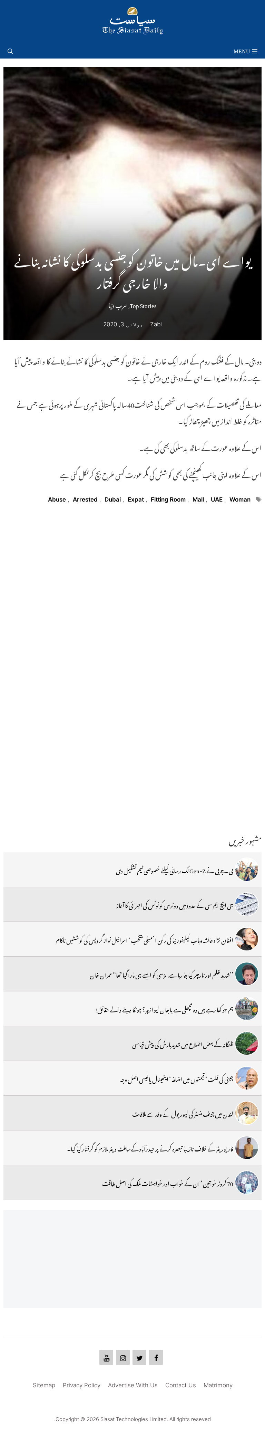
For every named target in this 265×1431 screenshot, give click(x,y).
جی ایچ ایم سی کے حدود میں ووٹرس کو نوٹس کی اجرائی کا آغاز (174, 904)
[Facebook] (156, 1357)
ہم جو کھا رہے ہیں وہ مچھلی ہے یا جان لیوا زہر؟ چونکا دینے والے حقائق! (164, 1008)
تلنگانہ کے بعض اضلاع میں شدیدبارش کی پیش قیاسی (182, 1043)
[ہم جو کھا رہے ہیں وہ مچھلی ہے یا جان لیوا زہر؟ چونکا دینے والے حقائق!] (247, 1009)
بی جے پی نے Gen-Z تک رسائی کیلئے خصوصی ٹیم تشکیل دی (174, 869)
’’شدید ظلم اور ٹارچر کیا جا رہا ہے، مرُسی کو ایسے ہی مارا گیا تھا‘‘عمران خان (161, 974)
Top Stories (143, 304)
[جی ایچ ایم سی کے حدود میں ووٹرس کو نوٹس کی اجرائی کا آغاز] (247, 904)
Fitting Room (168, 499)
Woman (240, 499)
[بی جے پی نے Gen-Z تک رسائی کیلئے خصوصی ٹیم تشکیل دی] (247, 869)
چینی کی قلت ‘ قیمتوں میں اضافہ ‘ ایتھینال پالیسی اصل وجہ (176, 1078)
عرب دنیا (118, 304)
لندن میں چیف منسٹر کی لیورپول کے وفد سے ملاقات (182, 1113)
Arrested (85, 499)
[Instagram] (123, 1357)
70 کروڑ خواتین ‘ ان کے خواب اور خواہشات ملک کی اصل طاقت (167, 1182)
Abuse (57, 499)
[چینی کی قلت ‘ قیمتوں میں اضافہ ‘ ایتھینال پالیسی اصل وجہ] (247, 1078)
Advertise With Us (133, 1385)
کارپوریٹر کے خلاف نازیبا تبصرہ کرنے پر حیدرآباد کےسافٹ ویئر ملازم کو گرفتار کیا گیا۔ (150, 1147)
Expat (136, 499)
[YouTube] (106, 1357)
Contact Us (180, 1385)
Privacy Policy (81, 1385)
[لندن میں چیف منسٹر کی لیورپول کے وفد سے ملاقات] (247, 1113)
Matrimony (218, 1385)
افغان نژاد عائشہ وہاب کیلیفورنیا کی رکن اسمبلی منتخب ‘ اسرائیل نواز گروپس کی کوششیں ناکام (144, 939)
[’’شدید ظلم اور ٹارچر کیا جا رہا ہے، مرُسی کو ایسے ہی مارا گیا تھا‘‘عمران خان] (247, 974)
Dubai (113, 499)
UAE (217, 499)
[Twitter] (139, 1357)
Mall (198, 499)
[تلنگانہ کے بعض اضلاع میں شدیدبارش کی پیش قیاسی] (247, 1043)
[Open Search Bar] (10, 50)
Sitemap (44, 1385)
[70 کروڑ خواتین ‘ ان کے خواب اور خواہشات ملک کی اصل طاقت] (247, 1182)
